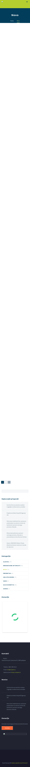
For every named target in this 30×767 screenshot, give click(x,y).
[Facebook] (12, 753)
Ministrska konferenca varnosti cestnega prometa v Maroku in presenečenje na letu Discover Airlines (17, 535)
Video (5, 581)
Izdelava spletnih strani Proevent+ (19, 763)
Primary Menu (27, 2)
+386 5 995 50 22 (12, 667)
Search (26, 491)
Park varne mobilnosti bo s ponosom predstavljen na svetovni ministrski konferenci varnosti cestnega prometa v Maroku (16, 524)
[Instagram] (16, 753)
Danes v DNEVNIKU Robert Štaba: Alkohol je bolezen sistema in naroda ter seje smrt (16, 545)
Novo (5, 569)
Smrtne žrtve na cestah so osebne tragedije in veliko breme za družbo (16, 506)
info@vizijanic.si (11, 669)
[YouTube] (18, 753)
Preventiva (7, 573)
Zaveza (5, 588)
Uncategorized (8, 577)
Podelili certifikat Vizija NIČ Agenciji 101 (16, 514)
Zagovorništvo (8, 585)
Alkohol (6, 562)
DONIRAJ (7, 728)
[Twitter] (14, 753)
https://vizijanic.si (16, 672)
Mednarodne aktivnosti (11, 565)
